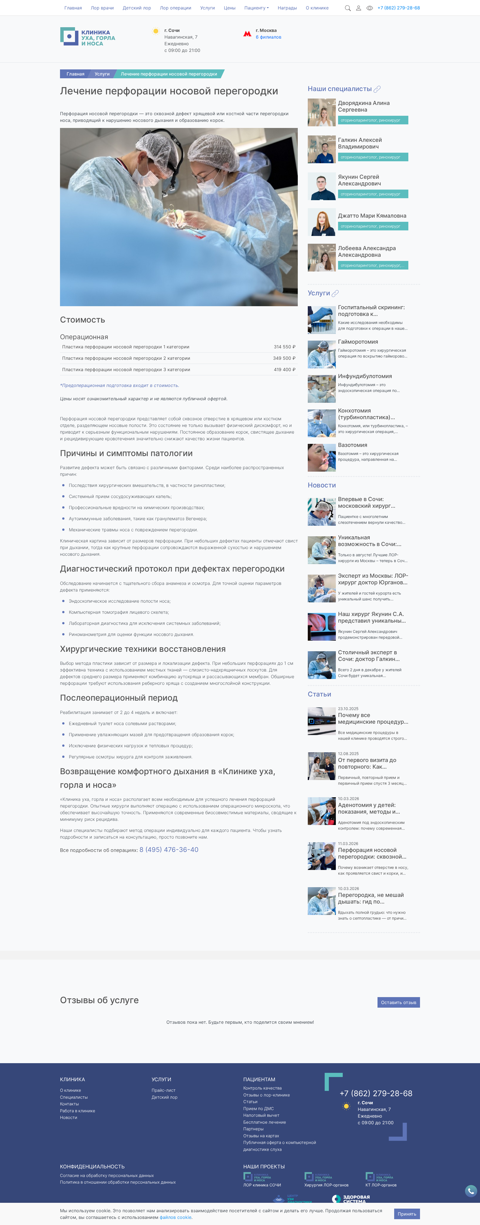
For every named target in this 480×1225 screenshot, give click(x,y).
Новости (68, 1117)
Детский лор (137, 8)
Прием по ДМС (258, 1108)
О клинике (317, 8)
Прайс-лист (164, 1090)
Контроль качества (262, 1088)
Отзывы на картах (261, 1135)
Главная (73, 8)
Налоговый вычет (261, 1115)
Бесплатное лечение (264, 1122)
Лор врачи (102, 8)
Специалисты (74, 1097)
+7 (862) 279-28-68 (399, 8)
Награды (287, 8)
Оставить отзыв (398, 1002)
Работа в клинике (77, 1110)
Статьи (250, 1101)
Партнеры (253, 1128)
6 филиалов (268, 37)
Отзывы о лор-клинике (266, 1095)
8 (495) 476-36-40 (169, 850)
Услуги (207, 8)
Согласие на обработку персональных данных (107, 1175)
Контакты (69, 1103)
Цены (230, 8)
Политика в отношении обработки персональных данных (118, 1182)
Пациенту (255, 8)
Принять (407, 1214)
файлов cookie (175, 1217)
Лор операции (175, 8)
